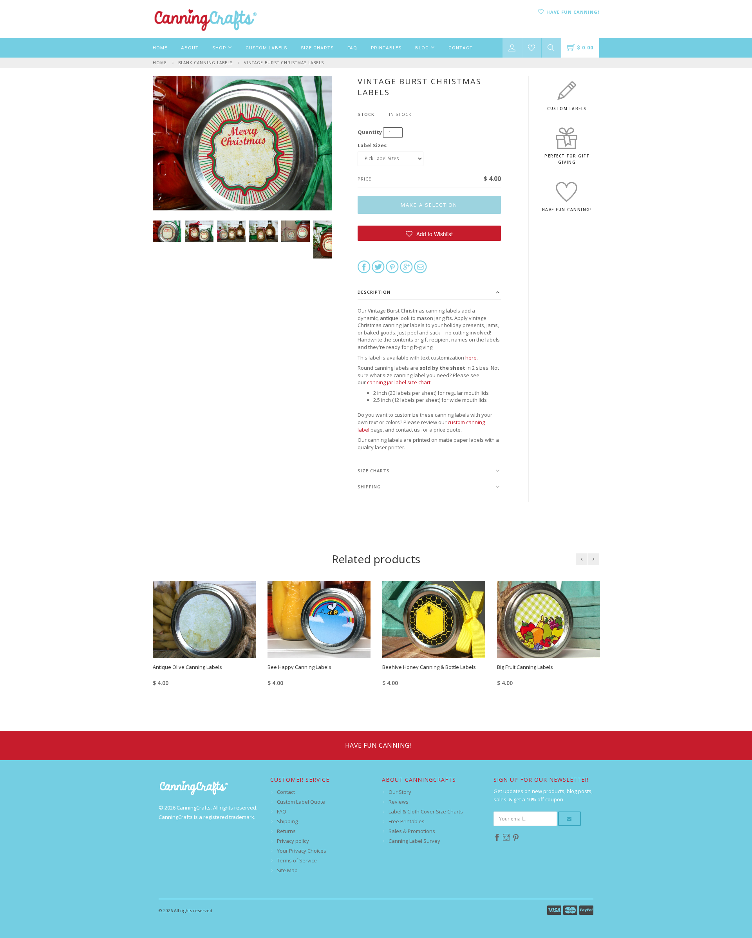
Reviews (399, 801)
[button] (429, 233)
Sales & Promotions (412, 831)
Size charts (374, 471)
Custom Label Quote (301, 801)
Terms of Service (297, 860)
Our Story (400, 791)
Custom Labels (266, 48)
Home (160, 48)
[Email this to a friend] (420, 266)
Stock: (367, 114)
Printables (386, 48)
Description (374, 292)
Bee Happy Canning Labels (299, 667)
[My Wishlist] (531, 48)
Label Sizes (372, 145)
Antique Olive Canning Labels (187, 667)
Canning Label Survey (414, 840)
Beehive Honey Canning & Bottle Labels (429, 667)
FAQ (352, 48)
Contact (460, 48)
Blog (422, 48)
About (190, 48)
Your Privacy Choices (301, 850)
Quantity (370, 132)
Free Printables (407, 821)
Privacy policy (293, 840)
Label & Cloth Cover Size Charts (426, 811)
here (471, 357)
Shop (220, 48)
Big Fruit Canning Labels (525, 667)
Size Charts (317, 48)
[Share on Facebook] (364, 266)
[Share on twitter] (378, 266)
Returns (286, 831)
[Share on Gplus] (406, 266)
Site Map (287, 870)
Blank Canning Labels (205, 62)
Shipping (369, 487)
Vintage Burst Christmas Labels (284, 62)
